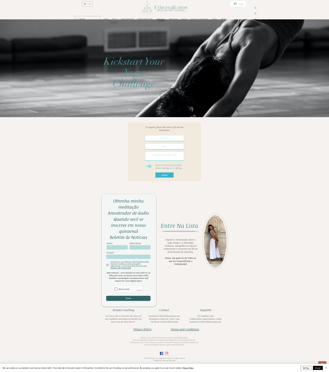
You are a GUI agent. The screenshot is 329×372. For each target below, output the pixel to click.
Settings (306, 368)
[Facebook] (161, 353)
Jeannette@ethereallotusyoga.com (164, 316)
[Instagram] (166, 353)
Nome (110, 243)
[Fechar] (325, 368)
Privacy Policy (188, 368)
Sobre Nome (135, 243)
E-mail (110, 253)
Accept (318, 368)
